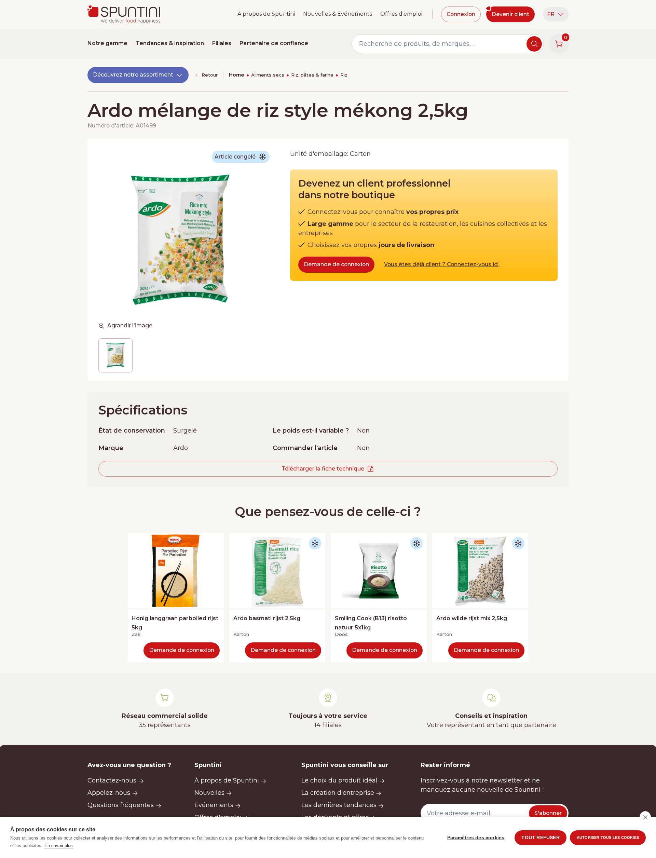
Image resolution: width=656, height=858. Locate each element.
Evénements (213, 805)
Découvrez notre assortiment (133, 74)
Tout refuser (540, 837)
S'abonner (548, 813)
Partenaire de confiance (274, 43)
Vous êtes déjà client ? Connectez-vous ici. (442, 264)
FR (551, 14)
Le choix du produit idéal (339, 780)
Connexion (461, 14)
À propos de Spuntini (266, 14)
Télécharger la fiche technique (323, 468)
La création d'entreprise (337, 792)
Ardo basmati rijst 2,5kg (266, 618)
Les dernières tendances (339, 805)
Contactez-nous (111, 780)
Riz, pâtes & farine (312, 75)
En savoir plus (58, 845)
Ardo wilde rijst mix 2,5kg (471, 618)
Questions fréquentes (120, 805)
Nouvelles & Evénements (337, 14)
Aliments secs (267, 75)
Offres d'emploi (401, 14)
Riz (343, 75)
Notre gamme (107, 43)
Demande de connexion (336, 264)
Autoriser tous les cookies (608, 837)
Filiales (221, 43)
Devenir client (510, 14)
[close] (645, 817)
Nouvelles (209, 792)
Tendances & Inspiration (170, 43)
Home (236, 75)
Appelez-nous (108, 792)
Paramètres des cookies (475, 837)
